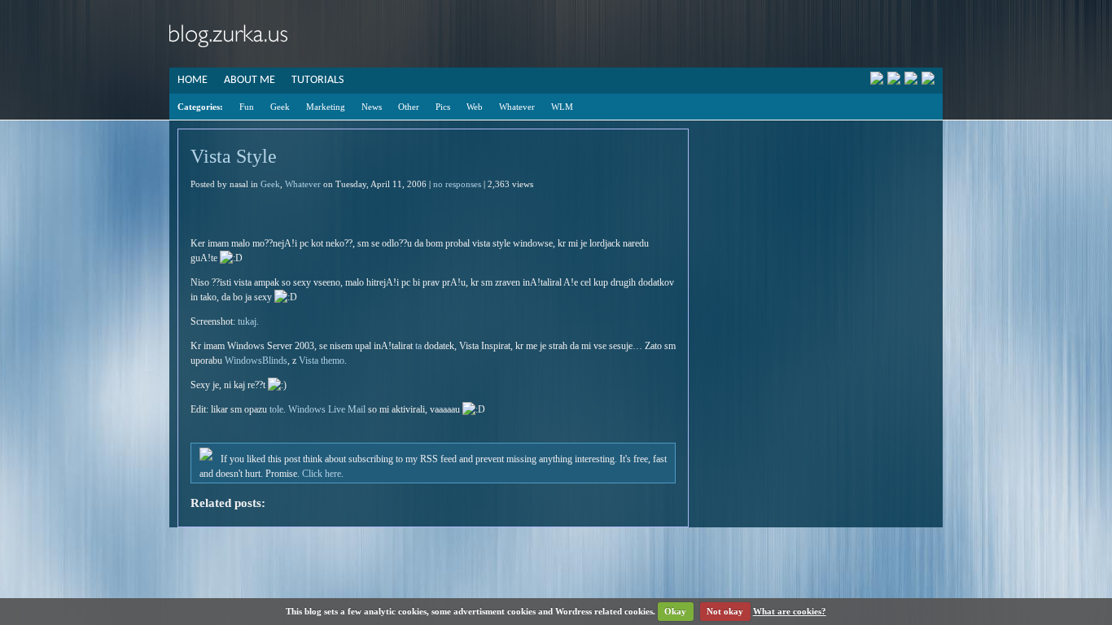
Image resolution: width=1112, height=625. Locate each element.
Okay (675, 611)
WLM (562, 106)
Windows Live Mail (327, 409)
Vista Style (233, 156)
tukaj (247, 321)
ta (418, 346)
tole (276, 409)
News (371, 106)
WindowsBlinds (256, 360)
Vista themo (321, 360)
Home (192, 80)
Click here (321, 473)
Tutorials (317, 80)
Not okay (725, 611)
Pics (443, 106)
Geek (280, 106)
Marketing (325, 106)
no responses (457, 184)
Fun (246, 106)
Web (474, 106)
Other (408, 106)
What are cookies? (789, 611)
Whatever (517, 106)
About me (249, 80)
